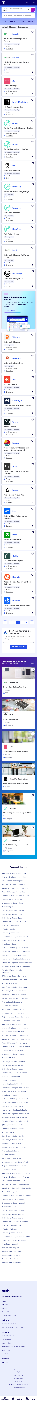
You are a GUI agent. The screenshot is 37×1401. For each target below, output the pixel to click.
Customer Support (8, 1336)
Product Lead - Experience (13, 539)
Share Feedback (7, 1339)
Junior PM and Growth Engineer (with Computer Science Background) (16, 449)
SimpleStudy (14, 840)
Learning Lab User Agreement (18, 1369)
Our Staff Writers (8, 1312)
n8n (11, 747)
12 (26, 622)
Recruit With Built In (9, 1324)
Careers (4, 1308)
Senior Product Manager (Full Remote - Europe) (17, 256)
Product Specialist (10, 426)
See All (32, 662)
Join (26, 3)
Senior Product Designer (12, 170)
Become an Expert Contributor (12, 1327)
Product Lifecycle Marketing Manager (16, 191)
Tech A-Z (4, 1354)
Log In (33, 3)
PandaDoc (13, 683)
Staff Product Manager (11, 234)
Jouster (12, 808)
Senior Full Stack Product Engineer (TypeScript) (16, 517)
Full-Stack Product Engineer (13, 560)
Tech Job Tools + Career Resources (13, 1347)
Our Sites (5, 1362)
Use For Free (12, 311)
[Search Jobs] (33, 10)
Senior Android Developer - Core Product (17, 405)
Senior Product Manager (12, 342)
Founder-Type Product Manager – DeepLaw (18, 128)
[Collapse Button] (33, 48)
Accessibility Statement (18, 1372)
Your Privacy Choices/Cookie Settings (18, 1384)
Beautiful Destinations (18, 779)
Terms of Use (18, 1381)
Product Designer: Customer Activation (17, 605)
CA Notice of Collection (18, 1387)
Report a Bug (6, 1343)
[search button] (22, 2)
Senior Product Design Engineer (14, 363)
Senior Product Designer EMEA (14, 278)
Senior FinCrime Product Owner (14, 495)
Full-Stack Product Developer (14, 107)
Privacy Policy (18, 1378)
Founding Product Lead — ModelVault (16, 149)
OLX (11, 715)
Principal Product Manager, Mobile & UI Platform (17, 39)
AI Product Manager (10, 85)
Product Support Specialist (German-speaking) (16, 472)
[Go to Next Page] (32, 622)
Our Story (5, 1304)
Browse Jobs (6, 1350)
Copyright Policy (18, 1375)
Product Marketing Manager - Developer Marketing (17, 583)
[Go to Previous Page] (5, 622)
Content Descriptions (9, 1315)
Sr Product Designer (10, 384)
